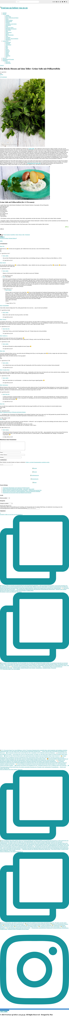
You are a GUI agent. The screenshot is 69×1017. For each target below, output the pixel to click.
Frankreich (7, 43)
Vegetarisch (7, 37)
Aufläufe (7, 15)
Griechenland (8, 44)
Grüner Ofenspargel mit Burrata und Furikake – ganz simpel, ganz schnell (18, 489)
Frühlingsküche (8, 21)
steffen (7, 255)
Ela (3, 246)
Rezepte (4, 14)
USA (6, 57)
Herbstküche (8, 25)
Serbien (7, 53)
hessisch (8, 234)
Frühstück (7, 22)
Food (5, 234)
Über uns (5, 58)
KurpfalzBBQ (6, 305)
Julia (4, 351)
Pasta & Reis (8, 30)
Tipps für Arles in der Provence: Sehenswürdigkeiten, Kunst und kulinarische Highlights (21, 491)
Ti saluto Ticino (6, 369)
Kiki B (4, 262)
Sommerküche (8, 32)
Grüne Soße (31, 148)
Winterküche (8, 39)
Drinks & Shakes (9, 20)
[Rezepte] (34, 471)
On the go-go (5, 41)
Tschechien (7, 55)
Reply (1, 246)
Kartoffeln (12, 234)
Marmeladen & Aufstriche (10, 28)
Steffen (1, 74)
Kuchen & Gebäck (9, 27)
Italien (6, 47)
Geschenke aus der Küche (11, 23)
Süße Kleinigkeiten (9, 35)
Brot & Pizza (8, 16)
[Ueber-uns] (34, 468)
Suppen (7, 33)
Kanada (7, 49)
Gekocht (2, 65)
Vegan (6, 36)
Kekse (6, 26)
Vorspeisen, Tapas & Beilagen (11, 38)
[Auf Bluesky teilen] (2, 237)
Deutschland (8, 42)
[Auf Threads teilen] (4, 237)
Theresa (4, 319)
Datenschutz (8, 63)
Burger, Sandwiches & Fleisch (11, 17)
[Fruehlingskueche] (34, 475)
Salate (6, 31)
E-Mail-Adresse (3, 454)
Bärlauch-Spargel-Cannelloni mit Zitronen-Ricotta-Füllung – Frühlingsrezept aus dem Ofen (22, 490)
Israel (6, 46)
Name (1, 452)
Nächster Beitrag (12, 238)
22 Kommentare (3, 77)
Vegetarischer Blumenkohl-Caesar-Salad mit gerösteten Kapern (16, 487)
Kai (3, 403)
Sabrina (9, 290)
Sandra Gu (5, 335)
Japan (6, 48)
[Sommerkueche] (34, 478)
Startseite (5, 12)
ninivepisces (5, 385)
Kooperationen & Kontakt (8, 59)
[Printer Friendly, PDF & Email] (67, 226)
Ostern (16, 234)
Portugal (7, 52)
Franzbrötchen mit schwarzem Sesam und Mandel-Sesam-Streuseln (17, 492)
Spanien (7, 54)
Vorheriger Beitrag (4, 238)
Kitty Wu (7, 328)
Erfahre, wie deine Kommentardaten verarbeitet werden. (38, 462)
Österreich (7, 50)
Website (1, 457)
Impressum (7, 61)
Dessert (7, 19)
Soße (23, 234)
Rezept (20, 234)
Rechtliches (5, 60)
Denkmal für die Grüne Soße (33, 163)
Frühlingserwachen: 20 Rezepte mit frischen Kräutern (14, 412)
